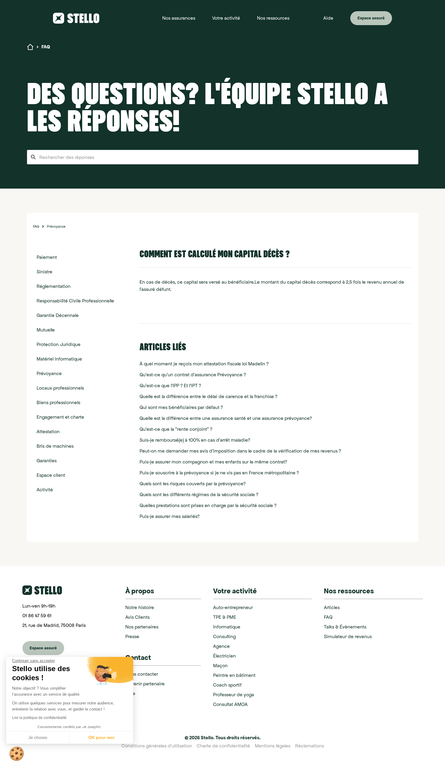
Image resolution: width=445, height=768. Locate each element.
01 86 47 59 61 (36, 615)
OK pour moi (101, 737)
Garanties (47, 460)
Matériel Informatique (59, 358)
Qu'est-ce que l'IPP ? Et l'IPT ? (170, 385)
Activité (45, 489)
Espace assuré (371, 18)
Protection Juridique (59, 344)
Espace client (51, 475)
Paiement (47, 257)
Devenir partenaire (145, 683)
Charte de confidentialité (223, 745)
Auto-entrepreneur (233, 607)
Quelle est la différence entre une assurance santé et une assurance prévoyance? (226, 418)
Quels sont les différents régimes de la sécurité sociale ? (199, 494)
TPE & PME (224, 617)
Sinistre (44, 271)
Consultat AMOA (230, 704)
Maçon (220, 665)
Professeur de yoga (233, 694)
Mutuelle (46, 329)
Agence (221, 646)
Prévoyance (56, 226)
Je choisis (37, 737)
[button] (178, 18)
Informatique (226, 626)
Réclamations (309, 745)
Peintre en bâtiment (234, 675)
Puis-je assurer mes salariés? (169, 516)
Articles (332, 607)
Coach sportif (227, 684)
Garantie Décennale (58, 315)
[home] (82, 18)
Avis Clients (137, 617)
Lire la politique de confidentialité (39, 718)
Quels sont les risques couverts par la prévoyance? (193, 483)
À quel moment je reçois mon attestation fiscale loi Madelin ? (204, 363)
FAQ (36, 226)
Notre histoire (139, 607)
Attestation (48, 431)
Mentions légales (272, 745)
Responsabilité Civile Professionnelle (75, 300)
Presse (132, 636)
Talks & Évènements (345, 626)
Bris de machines (55, 446)
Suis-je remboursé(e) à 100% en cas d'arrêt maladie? (195, 440)
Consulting (224, 636)
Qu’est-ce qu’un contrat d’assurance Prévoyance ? (193, 374)
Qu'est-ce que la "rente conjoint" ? (176, 429)
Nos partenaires (141, 626)
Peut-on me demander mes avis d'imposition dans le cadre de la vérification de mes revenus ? (240, 450)
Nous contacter (141, 674)
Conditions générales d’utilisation (156, 745)
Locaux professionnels (60, 388)
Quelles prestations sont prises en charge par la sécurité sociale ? (208, 505)
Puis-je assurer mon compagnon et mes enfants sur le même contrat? (213, 461)
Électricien (224, 655)
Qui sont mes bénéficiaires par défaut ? (181, 407)
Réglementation (54, 286)
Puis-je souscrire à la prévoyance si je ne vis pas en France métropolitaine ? (219, 472)
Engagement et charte (60, 417)
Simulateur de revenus (348, 636)
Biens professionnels (58, 402)
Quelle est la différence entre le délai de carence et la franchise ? (208, 396)
